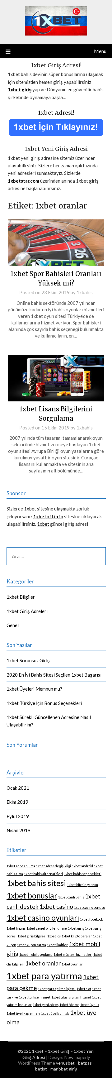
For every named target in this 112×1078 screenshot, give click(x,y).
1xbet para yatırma (44, 975)
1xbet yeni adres (45, 1005)
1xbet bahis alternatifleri (43, 874)
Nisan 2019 (18, 830)
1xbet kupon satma (31, 945)
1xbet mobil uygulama (36, 954)
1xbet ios (54, 936)
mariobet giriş (63, 1068)
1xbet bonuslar (32, 895)
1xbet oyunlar (72, 964)
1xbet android (82, 866)
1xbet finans (16, 928)
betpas (85, 1063)
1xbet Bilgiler (21, 597)
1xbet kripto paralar (77, 936)
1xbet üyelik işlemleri (23, 1013)
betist (41, 1068)
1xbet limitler (57, 945)
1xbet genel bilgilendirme (46, 928)
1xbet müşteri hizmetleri (73, 954)
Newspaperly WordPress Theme (54, 1060)
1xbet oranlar (43, 963)
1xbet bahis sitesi (36, 883)
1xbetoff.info (48, 516)
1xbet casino (56, 906)
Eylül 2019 (18, 816)
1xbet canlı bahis (71, 897)
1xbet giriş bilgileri (31, 936)
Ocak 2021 (18, 788)
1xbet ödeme (69, 1005)
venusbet (65, 1063)
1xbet (43, 524)
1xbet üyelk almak (55, 1013)
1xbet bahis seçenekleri (82, 874)
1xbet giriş (76, 928)
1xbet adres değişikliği (53, 866)
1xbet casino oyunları (43, 917)
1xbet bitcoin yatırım (82, 885)
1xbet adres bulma (21, 866)
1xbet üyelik (89, 1005)
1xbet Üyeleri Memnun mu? (34, 689)
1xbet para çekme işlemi (57, 989)
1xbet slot (84, 989)
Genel (13, 625)
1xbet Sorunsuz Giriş (28, 660)
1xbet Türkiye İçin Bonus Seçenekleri (44, 703)
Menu (100, 51)
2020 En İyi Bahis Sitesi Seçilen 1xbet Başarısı (54, 675)
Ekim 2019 (17, 802)
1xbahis (85, 292)
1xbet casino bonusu (89, 907)
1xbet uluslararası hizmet (71, 997)
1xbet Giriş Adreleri (27, 611)
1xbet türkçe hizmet (34, 997)
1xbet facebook (91, 919)
